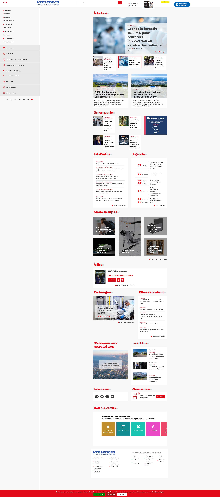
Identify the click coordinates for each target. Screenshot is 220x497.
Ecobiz (135, 459)
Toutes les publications (125, 285)
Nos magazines (11, 93)
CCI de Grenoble (135, 457)
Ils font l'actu (9, 38)
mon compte (134, 3)
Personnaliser (122, 494)
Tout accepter (99, 494)
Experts (7, 35)
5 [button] (107, 316)
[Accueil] (48, 2)
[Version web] (122, 280)
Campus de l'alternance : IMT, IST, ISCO (149, 459)
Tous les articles (158, 336)
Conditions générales (97, 470)
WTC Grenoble (161, 457)
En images (9, 81)
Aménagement (9, 20)
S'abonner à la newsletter (115, 458)
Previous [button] (156, 52)
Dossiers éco (8, 42)
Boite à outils (11, 87)
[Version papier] (118, 280)
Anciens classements (12, 76)
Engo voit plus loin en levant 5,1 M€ (105, 310)
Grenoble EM (149, 463)
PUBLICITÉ (133, 5)
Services (7, 13)
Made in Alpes (8, 31)
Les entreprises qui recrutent (17, 59)
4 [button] (105, 316)
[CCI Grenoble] (182, 4)
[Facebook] (11, 99)
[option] (130, 35)
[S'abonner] (32, 99)
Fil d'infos (9, 53)
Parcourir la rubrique (126, 322)
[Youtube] (24, 99)
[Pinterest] (19, 99)
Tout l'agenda (160, 205)
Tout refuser (111, 494)
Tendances (8, 24)
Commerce (7, 17)
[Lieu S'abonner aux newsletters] (110, 364)
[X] (15, 99)
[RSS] (28, 99)
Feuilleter (112, 280)
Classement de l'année (12, 70)
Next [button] (163, 52)
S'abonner (160, 396)
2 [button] (159, 51)
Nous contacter (115, 464)
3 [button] (161, 51)
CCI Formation (136, 462)
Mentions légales (99, 466)
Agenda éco (10, 48)
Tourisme (7, 28)
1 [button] (158, 51)
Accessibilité (114, 466)
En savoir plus (159, 492)
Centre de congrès (162, 460)
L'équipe (96, 461)
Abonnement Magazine (114, 462)
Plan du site (97, 468)
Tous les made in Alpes (159, 259)
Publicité (96, 463)
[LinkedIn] (7, 99)
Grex (147, 465)
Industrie (7, 10)
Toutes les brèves (119, 205)
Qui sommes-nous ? (99, 458)
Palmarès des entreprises (15, 65)
